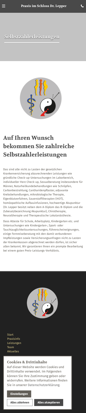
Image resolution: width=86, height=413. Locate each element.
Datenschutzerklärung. (44, 385)
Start (10, 334)
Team (10, 347)
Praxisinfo (13, 339)
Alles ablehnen (19, 402)
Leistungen (14, 343)
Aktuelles (13, 351)
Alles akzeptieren (49, 402)
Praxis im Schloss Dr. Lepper (43, 6)
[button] (3, 6)
